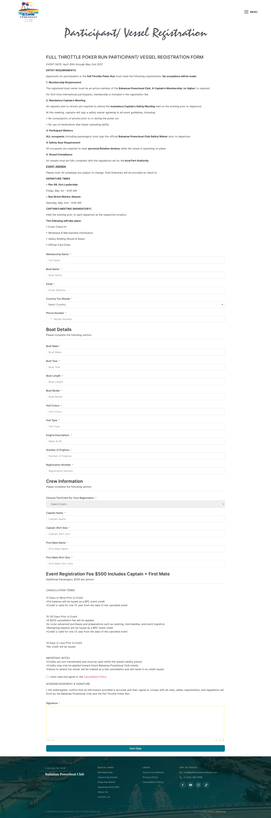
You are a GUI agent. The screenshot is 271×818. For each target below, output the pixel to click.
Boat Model (53, 390)
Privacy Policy (150, 777)
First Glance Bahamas (214, 811)
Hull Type (51, 420)
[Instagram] (198, 785)
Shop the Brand (106, 782)
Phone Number (55, 313)
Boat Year (52, 361)
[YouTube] (190, 785)
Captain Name (54, 512)
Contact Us (104, 796)
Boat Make (52, 346)
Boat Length (53, 375)
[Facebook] (183, 785)
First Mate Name (56, 542)
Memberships (105, 772)
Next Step (135, 748)
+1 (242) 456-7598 (192, 777)
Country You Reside (58, 298)
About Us (103, 792)
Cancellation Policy (95, 676)
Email (49, 284)
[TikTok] (206, 785)
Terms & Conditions (153, 772)
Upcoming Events (107, 777)
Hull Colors (52, 405)
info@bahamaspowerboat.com (200, 772)
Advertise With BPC (109, 787)
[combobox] (135, 304)
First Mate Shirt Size (58, 557)
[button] (251, 12)
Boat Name (52, 269)
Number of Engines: (58, 449)
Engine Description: (58, 435)
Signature (52, 703)
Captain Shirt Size (57, 527)
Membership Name (57, 254)
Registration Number (58, 464)
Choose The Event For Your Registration (70, 497)
